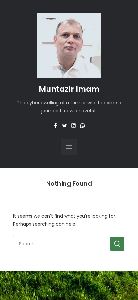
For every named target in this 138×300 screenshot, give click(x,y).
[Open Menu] (69, 147)
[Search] (117, 244)
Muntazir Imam (69, 89)
